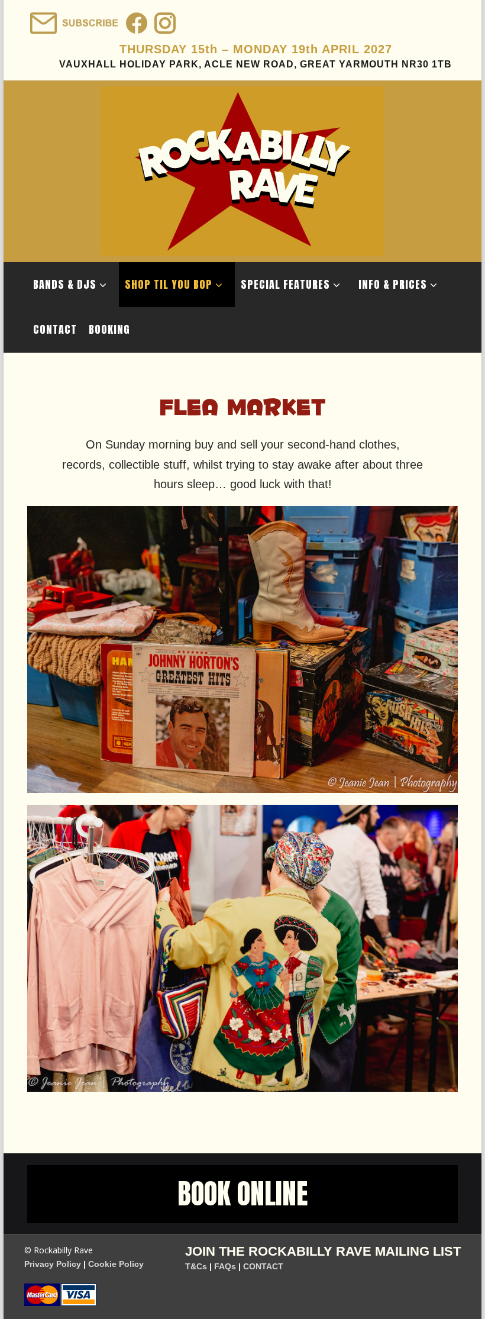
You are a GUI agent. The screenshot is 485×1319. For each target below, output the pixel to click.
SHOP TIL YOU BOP (168, 284)
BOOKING (109, 329)
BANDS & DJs (64, 284)
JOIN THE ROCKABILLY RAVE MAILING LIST (323, 1251)
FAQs (225, 1266)
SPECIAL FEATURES (285, 284)
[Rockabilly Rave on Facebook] (135, 19)
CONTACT (55, 329)
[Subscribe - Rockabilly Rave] (73, 19)
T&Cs (196, 1266)
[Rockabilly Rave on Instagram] (163, 19)
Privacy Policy (52, 1264)
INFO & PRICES (392, 284)
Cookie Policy (116, 1264)
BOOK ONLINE (242, 1193)
